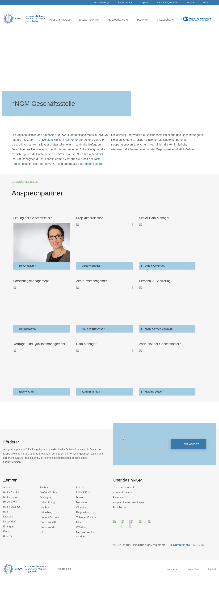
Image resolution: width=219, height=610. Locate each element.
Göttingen (45, 497)
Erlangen (8, 526)
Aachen (7, 487)
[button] (41, 266)
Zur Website (191, 444)
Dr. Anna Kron (27, 265)
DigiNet (144, 2)
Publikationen (125, 2)
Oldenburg (82, 507)
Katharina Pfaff (91, 391)
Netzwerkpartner (118, 19)
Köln (42, 532)
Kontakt (212, 569)
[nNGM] (24, 18)
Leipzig (80, 487)
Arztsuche (163, 19)
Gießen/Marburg (49, 492)
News (206, 2)
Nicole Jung (26, 391)
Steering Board (93, 163)
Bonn (6, 511)
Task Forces (119, 507)
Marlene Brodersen (93, 328)
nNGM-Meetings (101, 2)
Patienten (143, 19)
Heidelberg (46, 512)
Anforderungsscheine (167, 2)
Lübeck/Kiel (83, 492)
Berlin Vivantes (12, 506)
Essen (6, 531)
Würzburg (81, 527)
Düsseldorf (9, 521)
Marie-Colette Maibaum (159, 328)
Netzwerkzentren (89, 19)
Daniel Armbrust (154, 265)
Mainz (79, 497)
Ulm (78, 522)
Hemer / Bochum (49, 517)
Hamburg (45, 507)
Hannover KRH (48, 522)
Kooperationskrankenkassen (129, 502)
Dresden (8, 516)
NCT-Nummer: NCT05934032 (185, 545)
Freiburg (44, 487)
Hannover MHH (49, 527)
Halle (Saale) (47, 502)
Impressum (172, 569)
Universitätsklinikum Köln (54, 139)
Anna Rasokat (27, 328)
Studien (190, 2)
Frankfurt (8, 536)
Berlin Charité (11, 492)
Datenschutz (193, 569)
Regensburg (83, 512)
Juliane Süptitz (91, 265)
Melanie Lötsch (154, 391)
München (81, 502)
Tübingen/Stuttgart (86, 517)
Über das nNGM (59, 19)
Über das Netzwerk (124, 487)
